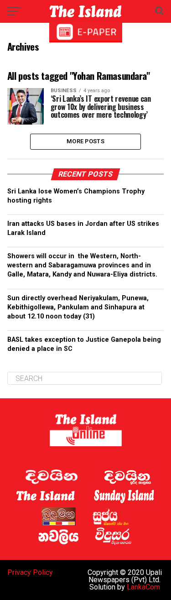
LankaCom (143, 587)
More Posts (85, 141)
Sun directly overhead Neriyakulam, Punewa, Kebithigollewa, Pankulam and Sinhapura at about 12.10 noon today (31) (78, 307)
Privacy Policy (30, 572)
